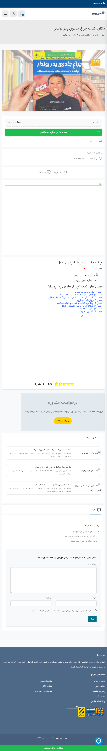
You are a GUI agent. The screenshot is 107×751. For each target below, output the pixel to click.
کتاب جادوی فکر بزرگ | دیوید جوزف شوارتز (51, 450)
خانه (103, 35)
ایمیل (48, 597)
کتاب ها (96, 35)
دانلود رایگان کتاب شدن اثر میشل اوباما (53, 467)
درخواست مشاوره (63, 420)
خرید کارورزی (99, 681)
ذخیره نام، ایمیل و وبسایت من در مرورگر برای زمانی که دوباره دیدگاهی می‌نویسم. (60, 610)
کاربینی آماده (100, 696)
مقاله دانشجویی (46, 681)
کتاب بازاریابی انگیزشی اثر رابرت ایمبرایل (52, 484)
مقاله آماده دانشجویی (43, 691)
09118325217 (97, 3)
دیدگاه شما (92, 564)
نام (95, 597)
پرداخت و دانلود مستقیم (53, 132)
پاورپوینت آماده (99, 691)
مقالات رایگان (47, 686)
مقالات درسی (100, 686)
